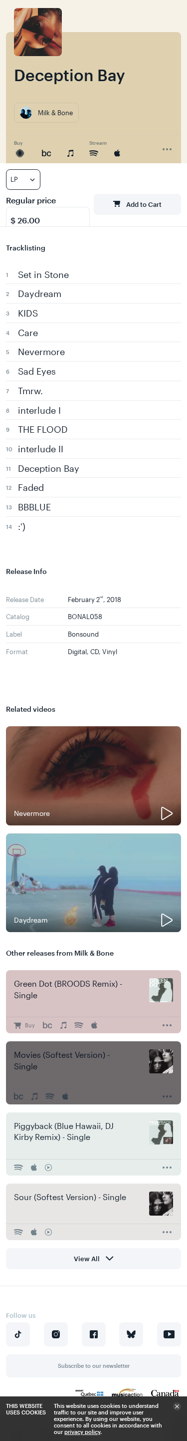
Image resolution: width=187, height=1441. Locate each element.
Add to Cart (144, 204)
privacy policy (82, 1431)
